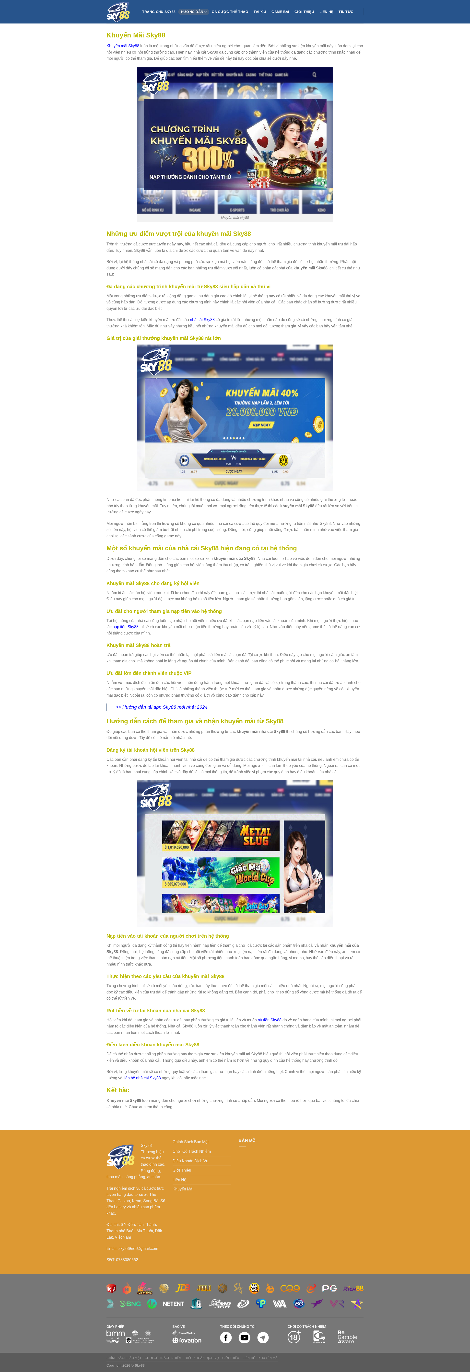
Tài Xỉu (260, 12)
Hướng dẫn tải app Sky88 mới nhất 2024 (165, 707)
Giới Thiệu (304, 12)
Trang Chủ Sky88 (159, 12)
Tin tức (346, 12)
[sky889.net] (119, 11)
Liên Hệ (326, 12)
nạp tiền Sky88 (126, 627)
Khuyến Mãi (183, 1189)
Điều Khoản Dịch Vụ (190, 1161)
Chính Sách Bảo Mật (191, 1142)
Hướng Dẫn (192, 12)
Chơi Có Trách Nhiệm (192, 1151)
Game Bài (280, 12)
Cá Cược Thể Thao (230, 12)
